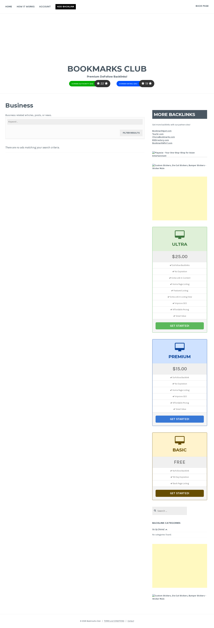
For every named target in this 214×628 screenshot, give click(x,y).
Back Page (202, 5)
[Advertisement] (107, 37)
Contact (131, 621)
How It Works (26, 6)
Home (8, 6)
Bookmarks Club (107, 69)
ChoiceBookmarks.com (163, 137)
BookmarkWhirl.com (162, 143)
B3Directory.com (160, 140)
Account (45, 6)
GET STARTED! (179, 325)
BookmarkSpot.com (162, 131)
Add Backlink (65, 6)
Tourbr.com (158, 134)
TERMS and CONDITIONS (114, 621)
